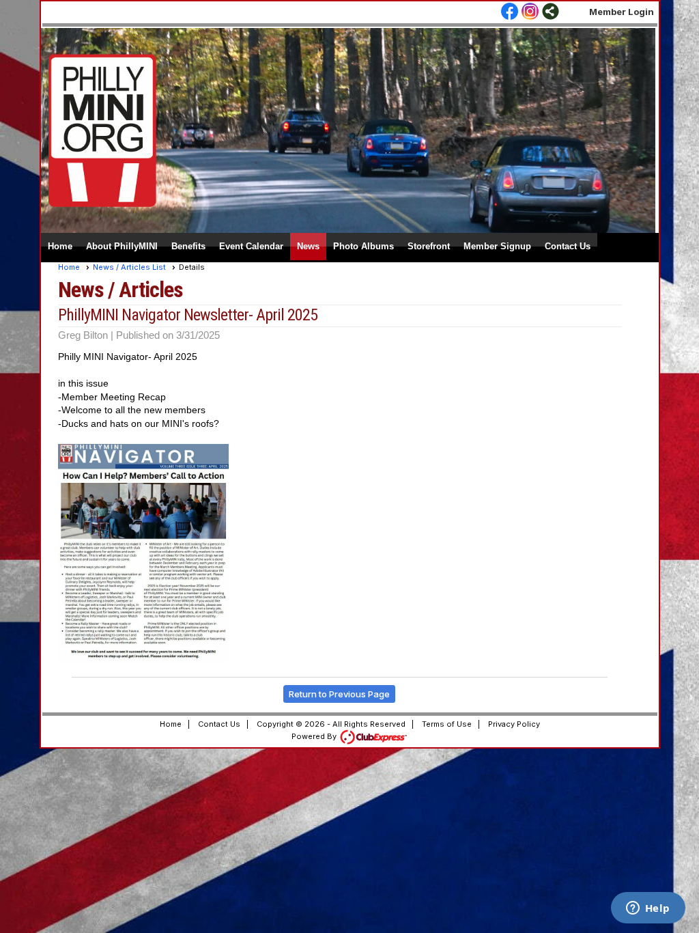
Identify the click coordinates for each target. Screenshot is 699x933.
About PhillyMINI (122, 246)
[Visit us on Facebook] (509, 12)
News (308, 246)
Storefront (429, 246)
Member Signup (497, 246)
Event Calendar (251, 246)
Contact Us (567, 246)
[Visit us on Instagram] (530, 12)
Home (60, 246)
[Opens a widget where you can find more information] (647, 909)
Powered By (315, 736)
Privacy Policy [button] (514, 724)
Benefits (188, 246)
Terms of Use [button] (447, 724)
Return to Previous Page (339, 693)
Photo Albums (363, 246)
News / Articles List (129, 267)
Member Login (621, 11)
